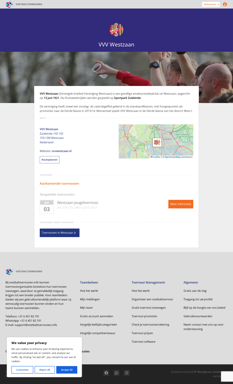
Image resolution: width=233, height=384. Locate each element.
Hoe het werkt (89, 291)
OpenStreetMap (172, 156)
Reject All (44, 369)
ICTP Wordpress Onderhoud (209, 372)
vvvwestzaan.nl (61, 151)
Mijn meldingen (90, 299)
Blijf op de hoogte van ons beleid (204, 308)
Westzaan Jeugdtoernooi (77, 202)
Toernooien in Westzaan (57, 233)
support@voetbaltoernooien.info (36, 325)
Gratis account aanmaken (96, 316)
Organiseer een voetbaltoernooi (152, 299)
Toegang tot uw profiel (198, 299)
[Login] (224, 4)
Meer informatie (180, 204)
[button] (157, 142)
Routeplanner (50, 159)
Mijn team (86, 308)
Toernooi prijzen (142, 333)
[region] (44, 357)
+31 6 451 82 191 (28, 316)
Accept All (66, 369)
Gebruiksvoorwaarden (198, 316)
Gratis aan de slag (195, 291)
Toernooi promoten (144, 316)
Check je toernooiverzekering (150, 324)
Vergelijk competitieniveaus (97, 333)
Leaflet (156, 156)
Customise (22, 369)
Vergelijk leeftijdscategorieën (98, 324)
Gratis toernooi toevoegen (149, 308)
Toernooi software (143, 342)
